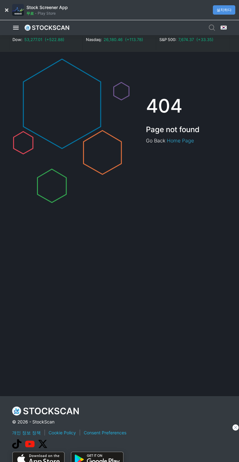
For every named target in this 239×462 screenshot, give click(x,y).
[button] (16, 28)
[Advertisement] (125, 445)
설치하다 (224, 9)
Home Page (180, 140)
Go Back (155, 140)
